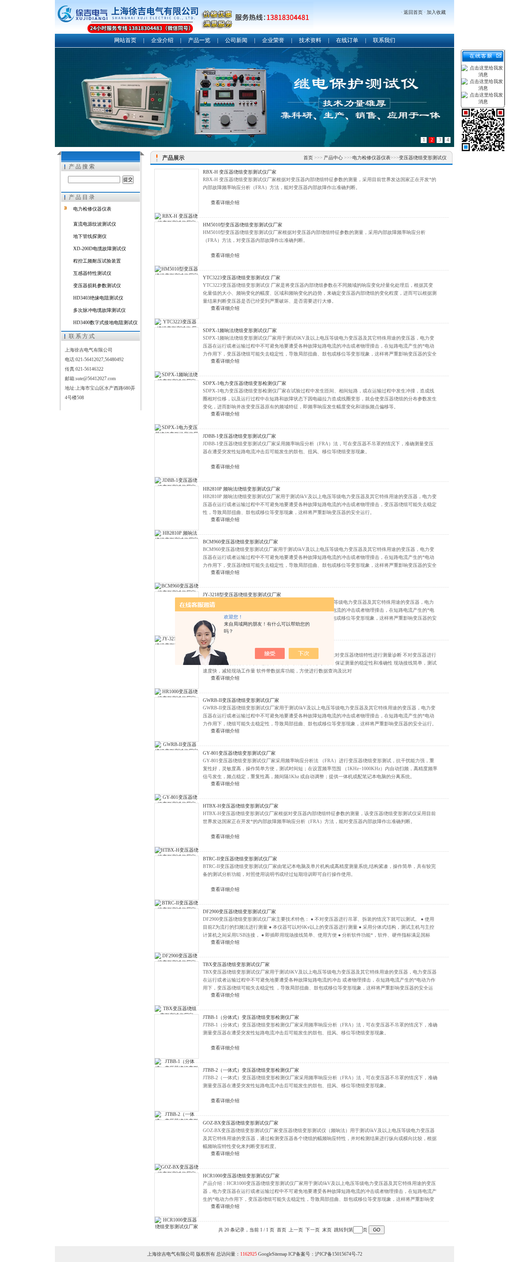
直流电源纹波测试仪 (94, 224)
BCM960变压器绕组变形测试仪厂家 (240, 542)
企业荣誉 (273, 40)
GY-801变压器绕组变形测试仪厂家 (239, 753)
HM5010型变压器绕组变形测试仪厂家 (242, 225)
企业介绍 (162, 40)
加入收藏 (436, 12)
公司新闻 (236, 40)
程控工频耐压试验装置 (97, 261)
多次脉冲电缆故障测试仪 (99, 310)
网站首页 (125, 40)
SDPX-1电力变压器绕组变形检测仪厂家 (244, 383)
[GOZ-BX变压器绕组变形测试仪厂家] (176, 1142)
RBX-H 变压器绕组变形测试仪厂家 (239, 172)
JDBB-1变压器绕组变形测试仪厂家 (239, 436)
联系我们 (384, 40)
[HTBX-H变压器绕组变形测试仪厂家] (176, 825)
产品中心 (334, 157)
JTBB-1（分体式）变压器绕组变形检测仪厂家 (251, 1017)
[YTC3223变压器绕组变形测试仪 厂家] (176, 296)
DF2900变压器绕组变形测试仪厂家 (239, 911)
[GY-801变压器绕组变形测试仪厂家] (176, 772)
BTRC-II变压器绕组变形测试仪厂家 (240, 859)
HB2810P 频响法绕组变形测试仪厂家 (241, 489)
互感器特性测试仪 (92, 273)
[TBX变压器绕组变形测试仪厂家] (176, 983)
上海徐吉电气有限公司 (184, 18)
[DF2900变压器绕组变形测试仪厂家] (176, 930)
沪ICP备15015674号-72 (338, 1254)
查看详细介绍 (225, 202)
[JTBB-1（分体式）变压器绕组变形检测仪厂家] (176, 1036)
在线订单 (347, 40)
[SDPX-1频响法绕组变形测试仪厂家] (176, 349)
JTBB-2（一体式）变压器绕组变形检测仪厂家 (251, 1070)
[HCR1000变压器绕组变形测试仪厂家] (176, 1195)
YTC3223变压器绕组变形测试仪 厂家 (241, 277)
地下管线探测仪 (90, 236)
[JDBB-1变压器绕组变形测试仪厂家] (176, 455)
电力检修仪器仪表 (92, 209)
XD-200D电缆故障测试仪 (99, 248)
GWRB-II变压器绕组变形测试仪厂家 (241, 700)
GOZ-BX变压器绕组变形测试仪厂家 (240, 1123)
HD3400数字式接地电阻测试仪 (105, 322)
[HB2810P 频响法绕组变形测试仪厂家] (176, 508)
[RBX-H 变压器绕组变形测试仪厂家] (176, 191)
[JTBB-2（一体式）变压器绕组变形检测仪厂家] (176, 1089)
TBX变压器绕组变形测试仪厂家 (236, 964)
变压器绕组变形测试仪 (423, 157)
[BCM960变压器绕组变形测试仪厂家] (176, 561)
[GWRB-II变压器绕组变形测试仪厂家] (176, 719)
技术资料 (310, 40)
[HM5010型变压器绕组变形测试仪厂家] (176, 244)
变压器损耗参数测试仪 (97, 285)
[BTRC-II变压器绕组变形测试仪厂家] (176, 878)
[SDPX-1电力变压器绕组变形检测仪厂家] (176, 402)
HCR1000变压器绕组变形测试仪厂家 (241, 1176)
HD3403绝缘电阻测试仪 (98, 298)
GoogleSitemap (272, 1254)
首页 (308, 157)
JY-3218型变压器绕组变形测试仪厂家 (242, 594)
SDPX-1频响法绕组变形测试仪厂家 (240, 330)
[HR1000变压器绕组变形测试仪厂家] (176, 666)
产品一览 (199, 40)
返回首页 (413, 12)
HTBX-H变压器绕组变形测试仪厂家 (240, 806)
